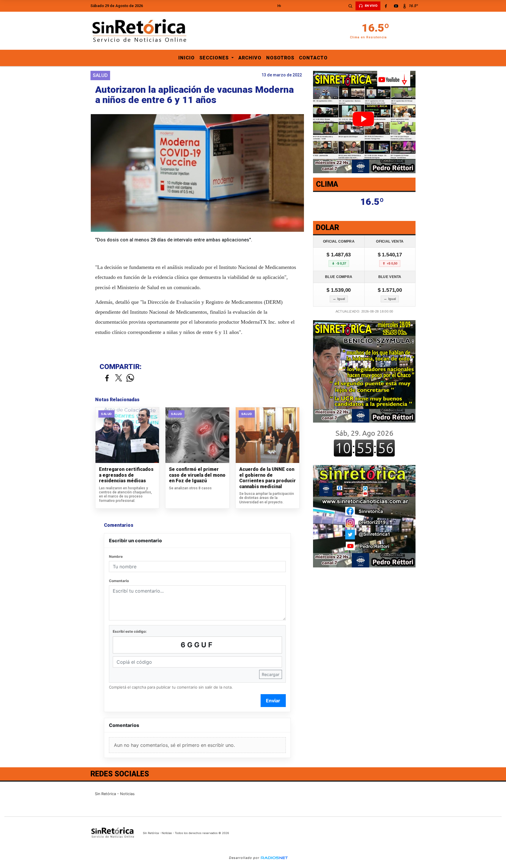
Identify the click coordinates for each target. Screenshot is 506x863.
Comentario (119, 581)
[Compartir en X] (118, 378)
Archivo (249, 58)
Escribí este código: (130, 631)
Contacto (313, 58)
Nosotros (280, 58)
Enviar (273, 701)
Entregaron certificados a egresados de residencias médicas (126, 474)
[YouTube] (396, 6)
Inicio (186, 58)
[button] (350, 6)
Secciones (214, 58)
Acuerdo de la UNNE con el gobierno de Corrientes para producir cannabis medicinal (267, 477)
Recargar (270, 674)
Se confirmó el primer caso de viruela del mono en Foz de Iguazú (197, 474)
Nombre (116, 556)
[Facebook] (386, 6)
